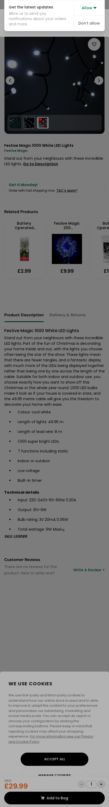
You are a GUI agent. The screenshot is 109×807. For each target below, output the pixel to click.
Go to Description (40, 164)
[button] (39, 15)
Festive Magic (16, 151)
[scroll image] (15, 123)
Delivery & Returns (67, 315)
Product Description (24, 315)
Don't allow (89, 23)
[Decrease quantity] (81, 784)
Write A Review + (89, 570)
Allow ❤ (89, 8)
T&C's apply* (67, 190)
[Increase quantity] (101, 784)
